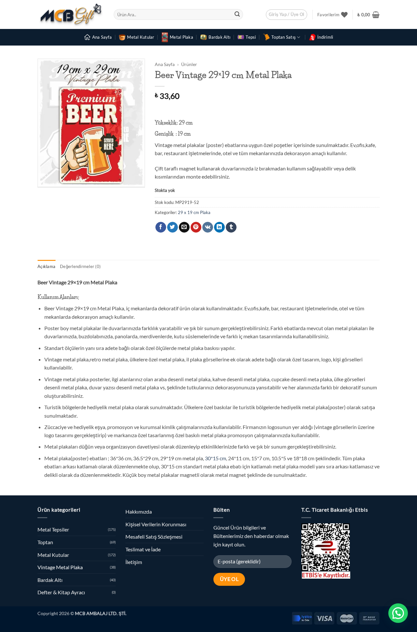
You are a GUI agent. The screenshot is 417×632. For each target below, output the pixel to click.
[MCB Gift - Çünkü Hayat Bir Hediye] (70, 14)
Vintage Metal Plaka (60, 567)
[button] (286, 14)
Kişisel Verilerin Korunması (155, 524)
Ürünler (189, 64)
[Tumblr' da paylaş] (231, 227)
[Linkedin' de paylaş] (219, 227)
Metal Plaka (181, 37)
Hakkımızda (138, 511)
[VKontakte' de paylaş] (207, 227)
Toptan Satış (283, 37)
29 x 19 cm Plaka (194, 212)
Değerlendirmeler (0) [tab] (80, 266)
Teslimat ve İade (143, 549)
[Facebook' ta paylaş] (160, 227)
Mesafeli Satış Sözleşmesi (153, 536)
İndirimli (325, 37)
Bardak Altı (219, 37)
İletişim (133, 562)
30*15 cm (215, 458)
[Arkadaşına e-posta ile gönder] (184, 227)
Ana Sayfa (102, 37)
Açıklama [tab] (46, 266)
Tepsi (251, 37)
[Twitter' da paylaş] (172, 227)
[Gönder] (237, 14)
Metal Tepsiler (53, 529)
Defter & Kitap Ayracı (61, 592)
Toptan (45, 542)
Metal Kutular (140, 37)
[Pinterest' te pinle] (196, 227)
